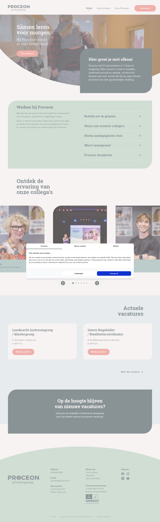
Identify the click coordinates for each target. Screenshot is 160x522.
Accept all (114, 273)
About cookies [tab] (80, 246)
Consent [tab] (44, 246)
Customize (79, 273)
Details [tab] (116, 246)
